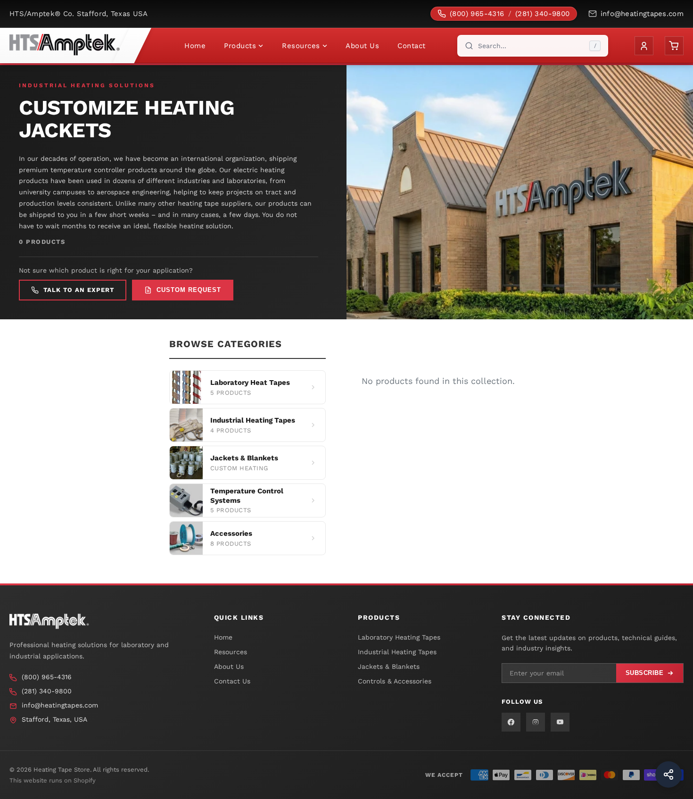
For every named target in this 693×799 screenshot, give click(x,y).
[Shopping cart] (674, 45)
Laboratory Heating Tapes (399, 637)
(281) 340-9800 (542, 13)
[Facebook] (511, 722)
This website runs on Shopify (52, 780)
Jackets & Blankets (389, 666)
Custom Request (189, 289)
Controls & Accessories (394, 681)
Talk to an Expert (78, 289)
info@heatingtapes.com (642, 13)
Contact (411, 46)
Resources (301, 46)
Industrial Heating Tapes (397, 652)
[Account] (644, 45)
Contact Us (232, 681)
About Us (362, 46)
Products (240, 46)
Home (195, 46)
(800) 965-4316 (477, 13)
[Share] (668, 774)
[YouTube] (560, 722)
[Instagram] (535, 722)
